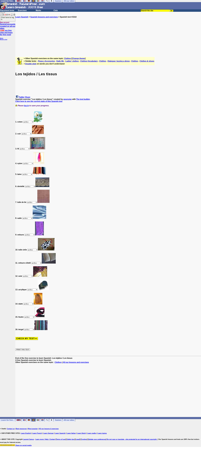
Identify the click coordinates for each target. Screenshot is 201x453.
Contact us (11, 429)
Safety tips (70, 439)
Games (58, 420)
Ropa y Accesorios (46, 61)
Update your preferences (97, 439)
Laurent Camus (28, 439)
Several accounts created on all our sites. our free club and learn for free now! (7, 29)
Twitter (22, 97)
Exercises (22, 10)
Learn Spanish (21, 17)
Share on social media (23, 445)
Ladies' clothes (72, 61)
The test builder (83, 99)
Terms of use (60, 439)
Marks (38, 10)
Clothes (67, 58)
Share (27, 97)
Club (56, 10)
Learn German (48, 433)
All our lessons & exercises (49, 429)
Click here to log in (7, 18)
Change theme (78, 58)
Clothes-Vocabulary (89, 61)
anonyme (67, 99)
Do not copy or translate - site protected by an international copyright (132, 439)
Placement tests (7, 10)
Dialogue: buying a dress (119, 61)
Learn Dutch (81, 433)
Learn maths (91, 433)
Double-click (30, 64)
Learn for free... (7, 420)
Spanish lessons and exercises (44, 17)
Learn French (37, 433)
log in (26, 106)
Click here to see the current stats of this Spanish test (38, 101)
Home (1, 38)
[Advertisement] (108, 34)
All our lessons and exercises (76, 362)
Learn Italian (71, 433)
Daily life (60, 61)
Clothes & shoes (147, 61)
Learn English (26, 433)
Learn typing (102, 433)
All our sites (69, 420)
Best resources (21, 429)
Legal (78, 439)
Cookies (84, 439)
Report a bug (3, 39)
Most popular (33, 429)
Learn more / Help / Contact (45, 439)
